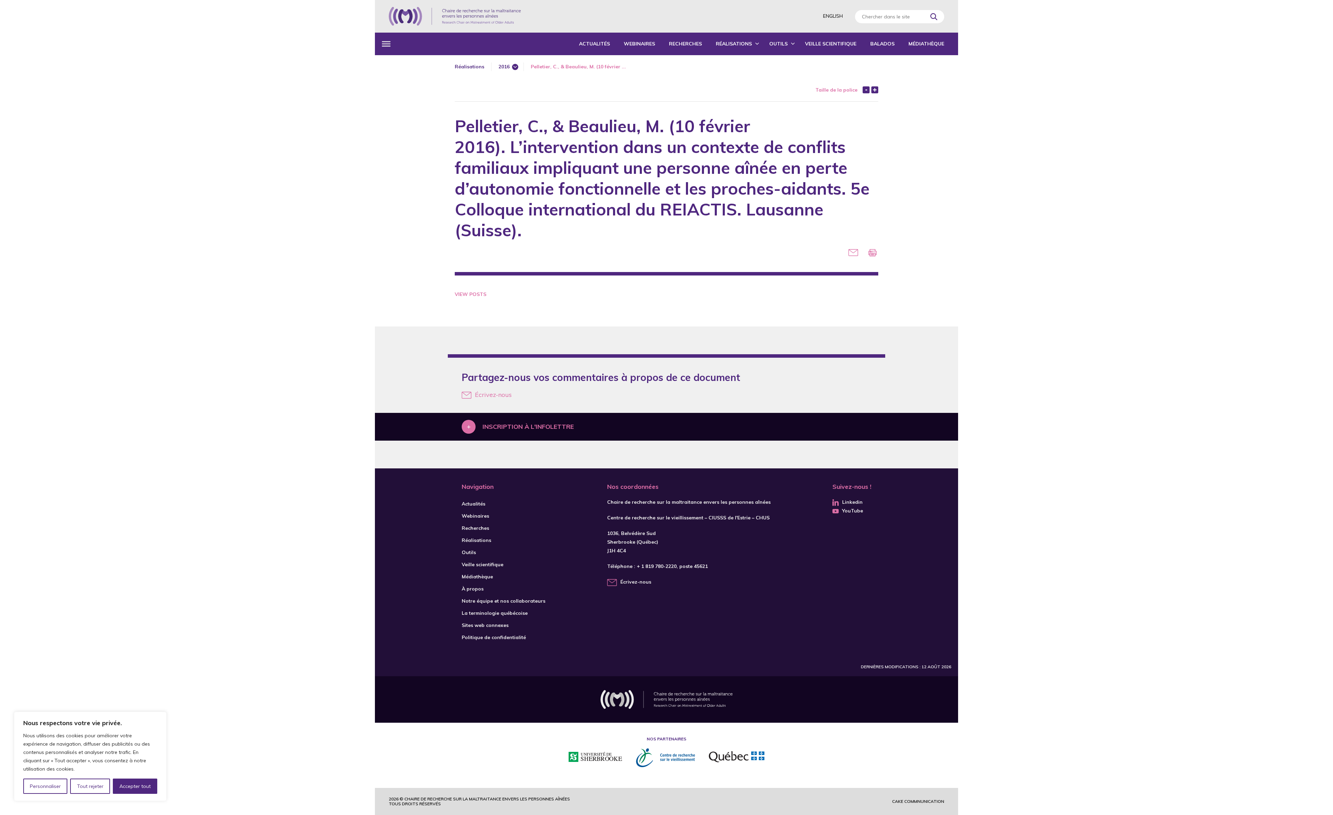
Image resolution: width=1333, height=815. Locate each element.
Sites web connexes (485, 625)
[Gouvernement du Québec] (736, 757)
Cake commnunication (918, 801)
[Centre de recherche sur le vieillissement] (665, 757)
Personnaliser (45, 786)
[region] (90, 756)
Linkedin (852, 502)
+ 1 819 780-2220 (657, 566)
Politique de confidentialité (494, 637)
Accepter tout (135, 786)
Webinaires (639, 44)
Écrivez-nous (493, 395)
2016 (504, 66)
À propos (473, 589)
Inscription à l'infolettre (528, 427)
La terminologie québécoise (495, 613)
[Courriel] (853, 252)
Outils (778, 44)
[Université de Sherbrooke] (595, 758)
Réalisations (734, 44)
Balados (882, 44)
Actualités (594, 44)
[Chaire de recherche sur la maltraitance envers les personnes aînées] (455, 16)
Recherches (685, 44)
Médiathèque (926, 44)
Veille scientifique (830, 44)
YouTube (852, 511)
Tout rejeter (90, 786)
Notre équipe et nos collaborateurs (503, 601)
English (833, 16)
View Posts (470, 294)
